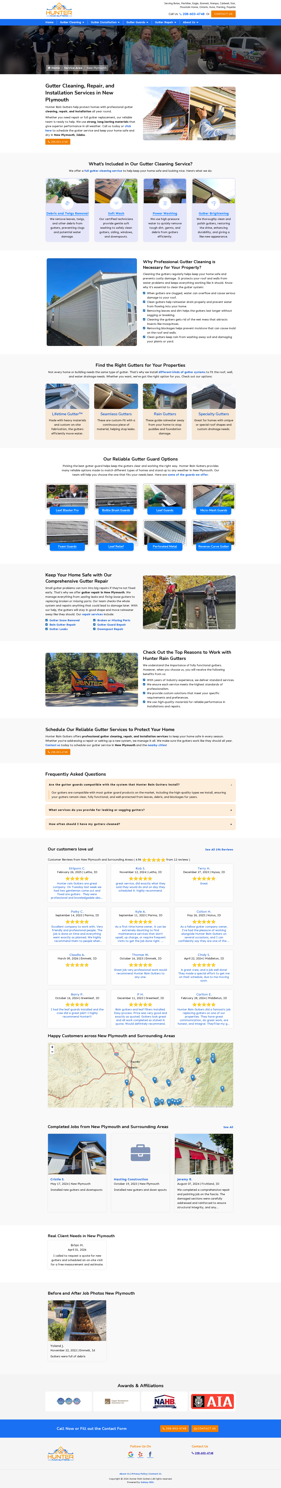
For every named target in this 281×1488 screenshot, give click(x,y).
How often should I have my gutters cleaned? (84, 824)
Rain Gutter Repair (62, 624)
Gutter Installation (104, 22)
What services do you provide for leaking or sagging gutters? (97, 810)
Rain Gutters (165, 414)
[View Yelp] (140, 1454)
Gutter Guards (135, 22)
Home (49, 22)
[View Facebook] (150, 1454)
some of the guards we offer (188, 474)
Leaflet (182, 1106)
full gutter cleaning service (103, 171)
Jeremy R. (184, 1179)
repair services (92, 614)
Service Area (73, 68)
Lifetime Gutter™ (67, 414)
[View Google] (131, 1454)
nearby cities (157, 745)
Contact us (52, 745)
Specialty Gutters (214, 414)
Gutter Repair (164, 22)
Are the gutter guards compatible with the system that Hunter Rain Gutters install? (114, 784)
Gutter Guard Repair (111, 624)
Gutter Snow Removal (64, 620)
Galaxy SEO (147, 1482)
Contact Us (223, 14)
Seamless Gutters (116, 414)
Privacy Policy (139, 1473)
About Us (189, 22)
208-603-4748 (193, 14)
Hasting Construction (131, 1179)
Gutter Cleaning (70, 22)
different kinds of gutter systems (182, 372)
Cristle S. (57, 1179)
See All (228, 1127)
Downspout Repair (110, 629)
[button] (172, 1101)
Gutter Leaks (58, 629)
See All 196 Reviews (219, 849)
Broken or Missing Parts (113, 620)
